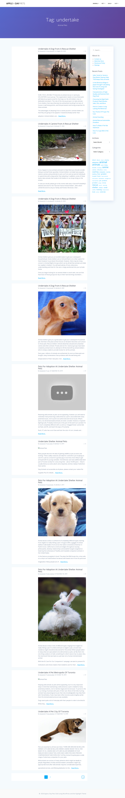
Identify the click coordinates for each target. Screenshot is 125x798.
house (99, 176)
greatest (103, 174)
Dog (109, 3)
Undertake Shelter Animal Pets (52, 441)
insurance (101, 178)
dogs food (50, 126)
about (94, 160)
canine (105, 167)
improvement (104, 176)
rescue (95, 185)
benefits (94, 167)
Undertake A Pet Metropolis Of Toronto (56, 672)
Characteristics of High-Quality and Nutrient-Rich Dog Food (101, 94)
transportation (105, 189)
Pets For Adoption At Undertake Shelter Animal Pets (60, 367)
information (95, 178)
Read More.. (62, 116)
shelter (95, 187)
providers (95, 183)
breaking (99, 167)
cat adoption (50, 201)
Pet (103, 3)
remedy (104, 183)
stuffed (94, 189)
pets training (50, 574)
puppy (99, 183)
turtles (97, 192)
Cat (116, 3)
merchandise (95, 180)
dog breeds (50, 288)
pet (100, 180)
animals (96, 165)
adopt (102, 160)
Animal (95, 3)
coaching (95, 172)
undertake (103, 192)
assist (102, 165)
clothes (105, 169)
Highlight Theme (80, 794)
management (108, 178)
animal (103, 162)
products (104, 180)
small (105, 187)
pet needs (50, 444)
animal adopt (50, 675)
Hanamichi (42, 51)
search (100, 185)
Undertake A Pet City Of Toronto (53, 711)
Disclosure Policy (99, 63)
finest (98, 174)
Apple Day (15, 3)
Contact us (97, 59)
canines (94, 170)
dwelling (94, 174)
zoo (48, 371)
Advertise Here (99, 61)
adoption (95, 163)
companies (102, 172)
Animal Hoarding (98, 117)
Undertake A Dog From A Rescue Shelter (57, 48)
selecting (105, 185)
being (105, 165)
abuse (98, 160)
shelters (101, 187)
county (108, 172)
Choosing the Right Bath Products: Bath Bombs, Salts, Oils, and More (101, 101)
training (99, 190)
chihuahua (100, 170)
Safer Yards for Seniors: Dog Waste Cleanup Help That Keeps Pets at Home (101, 77)
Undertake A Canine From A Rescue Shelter (58, 123)
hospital (94, 176)
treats (93, 192)
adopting (106, 160)
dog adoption (51, 51)
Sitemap (96, 65)
